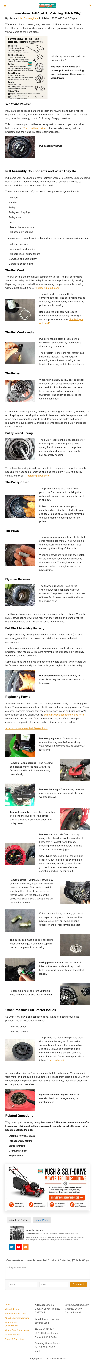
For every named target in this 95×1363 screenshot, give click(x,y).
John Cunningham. (28, 18)
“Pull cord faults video (35, 128)
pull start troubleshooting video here (64, 714)
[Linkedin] (12, 1247)
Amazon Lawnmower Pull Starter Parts (26, 728)
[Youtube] (19, 1247)
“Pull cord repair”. (56, 1060)
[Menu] (5, 5)
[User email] (25, 1247)
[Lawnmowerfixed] (47, 5)
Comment (78, 1284)
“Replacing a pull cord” (37, 475)
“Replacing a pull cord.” (47, 288)
